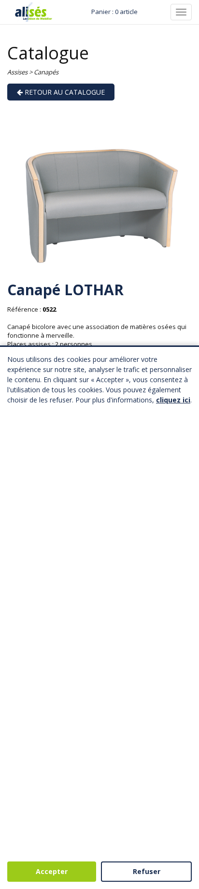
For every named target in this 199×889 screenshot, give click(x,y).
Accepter (52, 871)
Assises (17, 72)
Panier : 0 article (114, 11)
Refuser (146, 871)
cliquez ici (173, 399)
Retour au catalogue (64, 92)
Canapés (46, 72)
